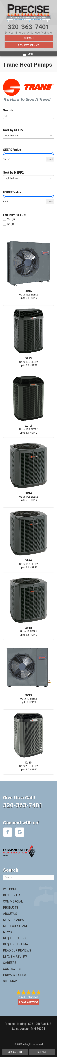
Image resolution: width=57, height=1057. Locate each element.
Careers (9, 963)
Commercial (13, 901)
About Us (10, 914)
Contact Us (12, 969)
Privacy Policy (15, 975)
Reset (50, 159)
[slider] (4, 153)
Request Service (28, 45)
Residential (12, 895)
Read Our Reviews (17, 950)
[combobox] (28, 116)
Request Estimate (17, 944)
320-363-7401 (28, 27)
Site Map (10, 981)
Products (10, 907)
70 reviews (32, 997)
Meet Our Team (15, 926)
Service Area (13, 920)
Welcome (10, 889)
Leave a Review (15, 956)
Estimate (28, 37)
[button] (28, 219)
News (7, 932)
